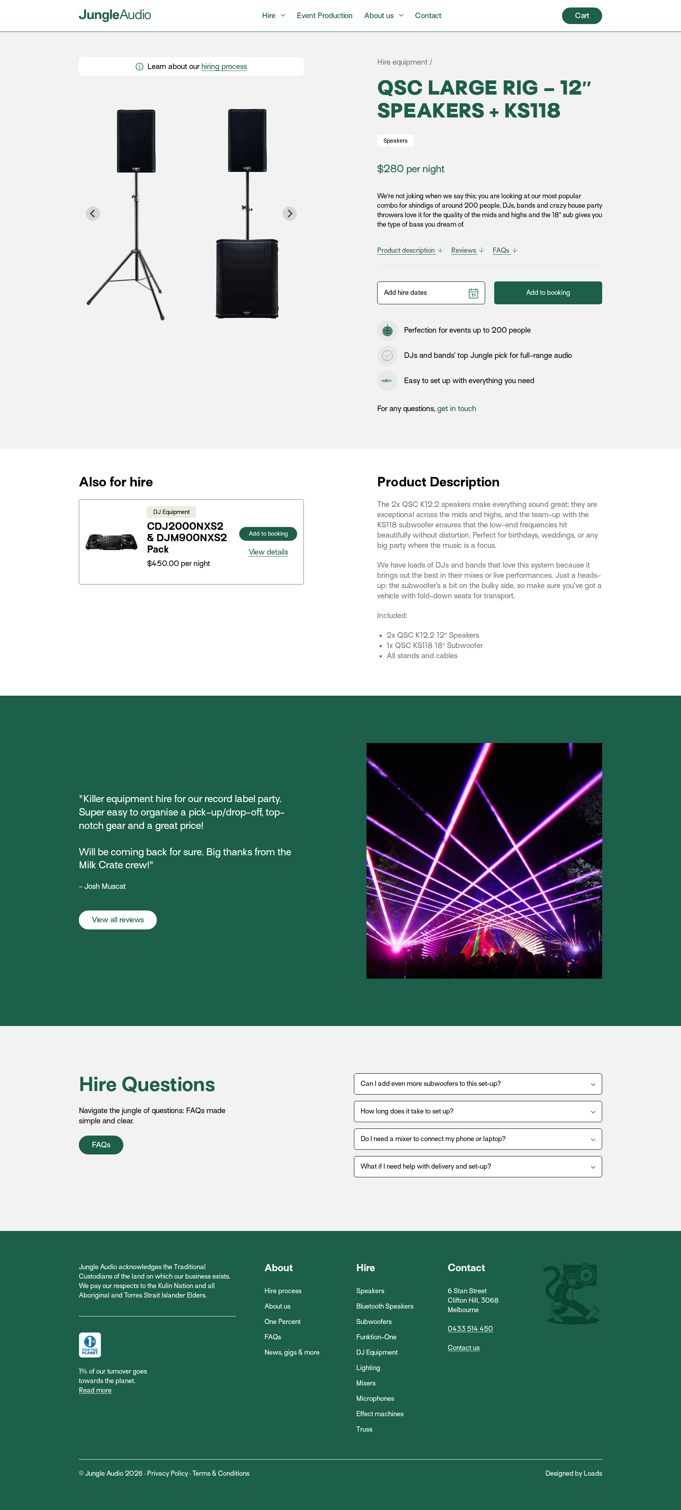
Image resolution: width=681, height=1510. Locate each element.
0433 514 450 (470, 1329)
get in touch (456, 408)
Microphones (375, 1398)
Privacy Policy (167, 1473)
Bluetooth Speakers (384, 1306)
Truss (364, 1429)
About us (379, 15)
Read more (95, 1390)
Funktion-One (376, 1337)
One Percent (282, 1322)
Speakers (370, 1291)
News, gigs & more (292, 1352)
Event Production (325, 15)
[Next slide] (290, 214)
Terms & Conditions (220, 1473)
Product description (406, 250)
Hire (268, 15)
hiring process (224, 66)
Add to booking (548, 292)
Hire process (282, 1291)
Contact (428, 15)
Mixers (366, 1383)
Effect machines (380, 1414)
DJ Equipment (377, 1352)
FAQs (502, 250)
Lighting (368, 1368)
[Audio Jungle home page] (115, 15)
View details (268, 552)
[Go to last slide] (93, 214)
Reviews (464, 250)
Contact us (464, 1348)
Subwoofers (374, 1322)
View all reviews (118, 920)
